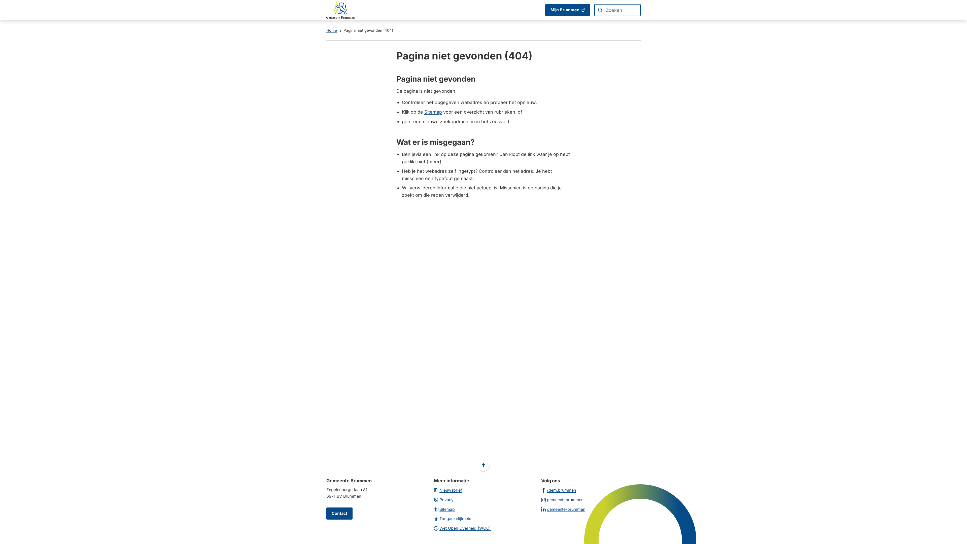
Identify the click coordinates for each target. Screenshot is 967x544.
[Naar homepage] (340, 10)
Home (331, 30)
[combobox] (617, 10)
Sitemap (433, 112)
